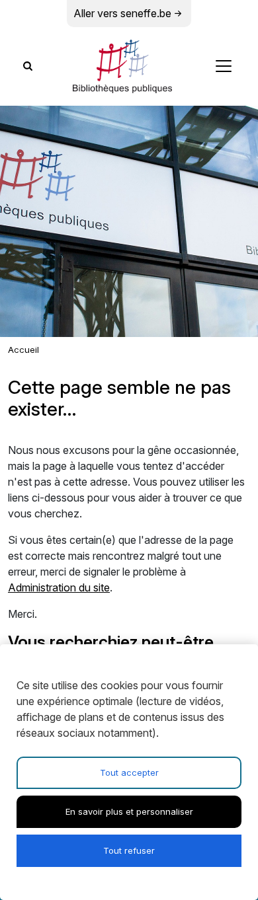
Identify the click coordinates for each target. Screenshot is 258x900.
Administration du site (59, 587)
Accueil (23, 349)
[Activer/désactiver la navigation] (223, 66)
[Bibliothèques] (122, 66)
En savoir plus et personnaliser (129, 811)
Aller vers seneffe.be (122, 13)
